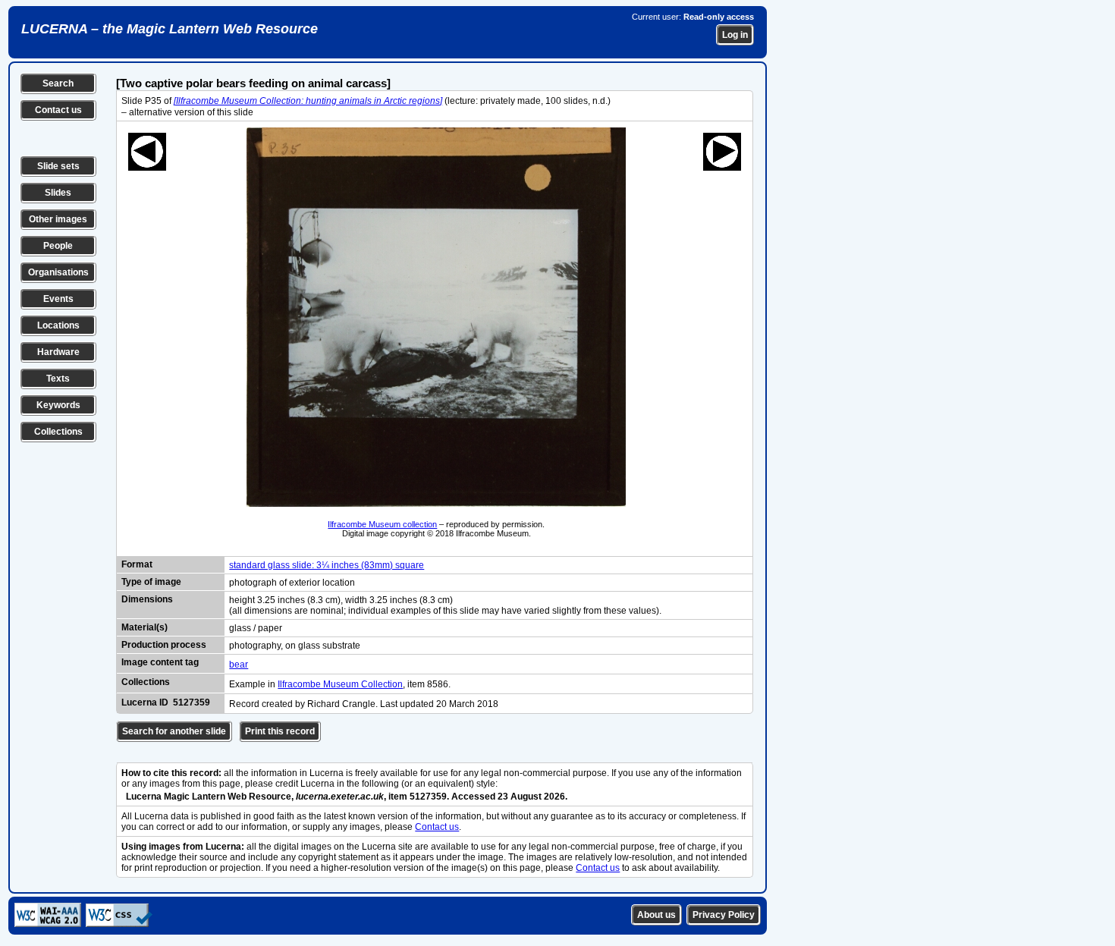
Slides (58, 192)
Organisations (58, 272)
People (58, 245)
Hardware (58, 352)
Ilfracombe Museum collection (382, 524)
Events (58, 299)
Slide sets (58, 166)
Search (58, 83)
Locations (58, 325)
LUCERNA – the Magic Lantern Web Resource (169, 28)
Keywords (58, 405)
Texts (58, 378)
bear (238, 664)
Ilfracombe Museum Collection (340, 684)
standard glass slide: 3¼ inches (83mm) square (326, 565)
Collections (58, 431)
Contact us (58, 110)
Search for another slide (174, 731)
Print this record (280, 731)
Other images (58, 219)
